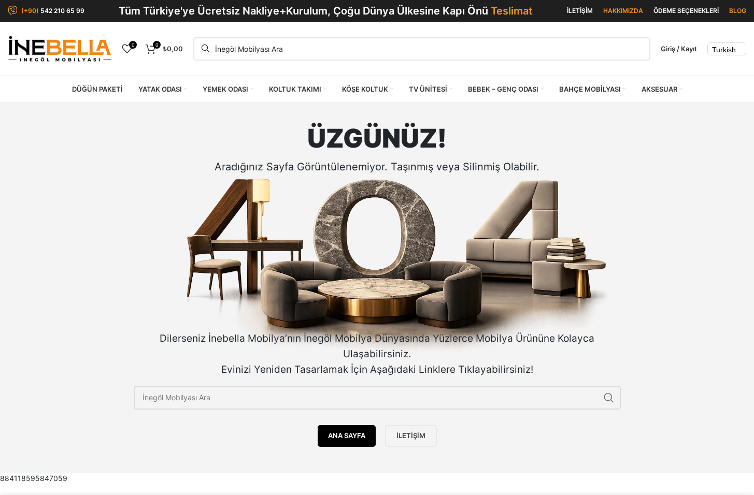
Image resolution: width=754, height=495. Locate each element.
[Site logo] (59, 47)
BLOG (737, 10)
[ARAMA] (609, 398)
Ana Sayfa (346, 435)
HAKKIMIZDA (623, 10)
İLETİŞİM (580, 10)
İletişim (410, 435)
